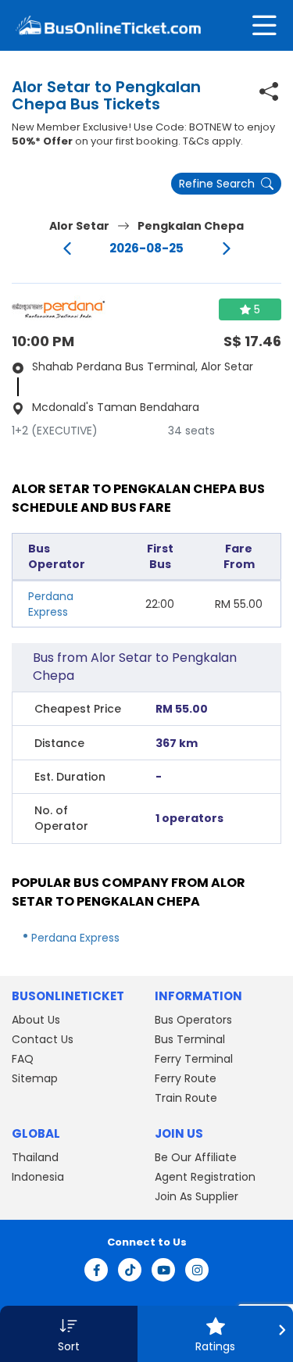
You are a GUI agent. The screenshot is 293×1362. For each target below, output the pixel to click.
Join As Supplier (196, 1196)
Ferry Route (185, 1078)
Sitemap (35, 1078)
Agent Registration (205, 1177)
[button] (69, 1334)
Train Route (186, 1098)
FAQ (23, 1059)
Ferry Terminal (194, 1059)
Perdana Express (50, 604)
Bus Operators (193, 1020)
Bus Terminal (190, 1039)
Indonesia (38, 1177)
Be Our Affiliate (196, 1157)
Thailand (35, 1157)
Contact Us (42, 1039)
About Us (36, 1020)
